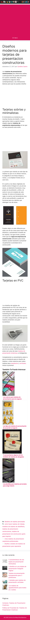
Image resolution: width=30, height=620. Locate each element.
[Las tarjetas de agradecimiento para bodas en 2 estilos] (4, 587)
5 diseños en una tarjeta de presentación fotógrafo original (17, 568)
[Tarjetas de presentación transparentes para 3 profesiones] (4, 575)
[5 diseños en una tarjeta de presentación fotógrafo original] (4, 568)
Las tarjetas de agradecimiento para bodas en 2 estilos (17, 588)
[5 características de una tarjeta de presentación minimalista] (4, 561)
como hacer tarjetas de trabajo (14, 524)
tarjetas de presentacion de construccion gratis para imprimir (13, 534)
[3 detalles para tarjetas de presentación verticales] (4, 582)
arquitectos (14, 363)
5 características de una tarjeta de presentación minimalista (16, 562)
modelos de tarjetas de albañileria (13, 526)
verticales (23, 363)
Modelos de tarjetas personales (15, 521)
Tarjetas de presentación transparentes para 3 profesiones (17, 575)
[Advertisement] (15, 20)
